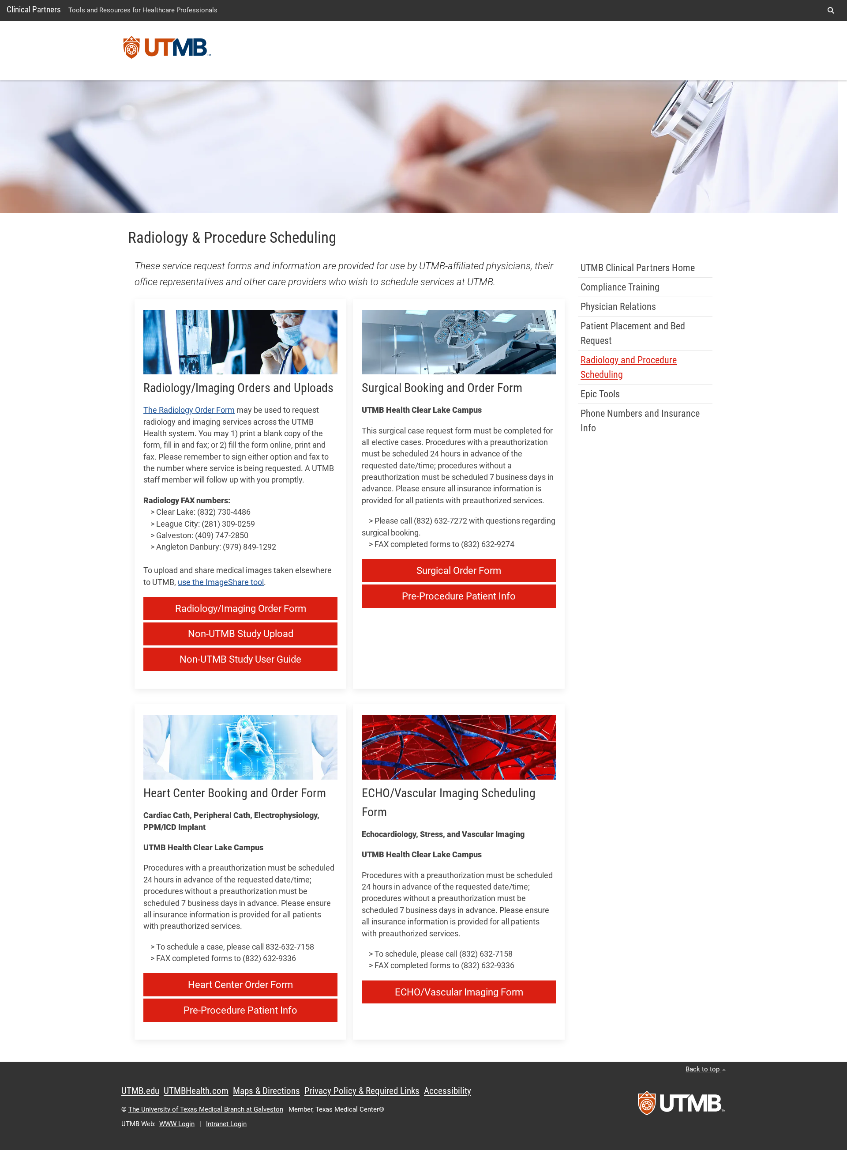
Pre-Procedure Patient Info (459, 596)
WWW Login (177, 1124)
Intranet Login (226, 1124)
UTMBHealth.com (196, 1091)
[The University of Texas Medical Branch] (167, 50)
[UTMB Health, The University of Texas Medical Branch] (681, 1105)
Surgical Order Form (458, 570)
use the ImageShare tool (221, 582)
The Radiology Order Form (189, 410)
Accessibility (447, 1091)
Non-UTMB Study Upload (240, 633)
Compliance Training (620, 287)
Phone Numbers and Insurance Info (640, 421)
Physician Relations (618, 306)
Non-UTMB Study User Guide (240, 659)
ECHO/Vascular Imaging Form (459, 992)
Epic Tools (600, 394)
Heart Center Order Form (240, 984)
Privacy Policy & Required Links (362, 1091)
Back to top (703, 1069)
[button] (830, 10)
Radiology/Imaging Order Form (240, 608)
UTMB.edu (140, 1091)
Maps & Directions (266, 1091)
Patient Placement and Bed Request (633, 333)
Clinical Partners (34, 9)
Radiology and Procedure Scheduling (629, 367)
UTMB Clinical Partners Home (638, 267)
